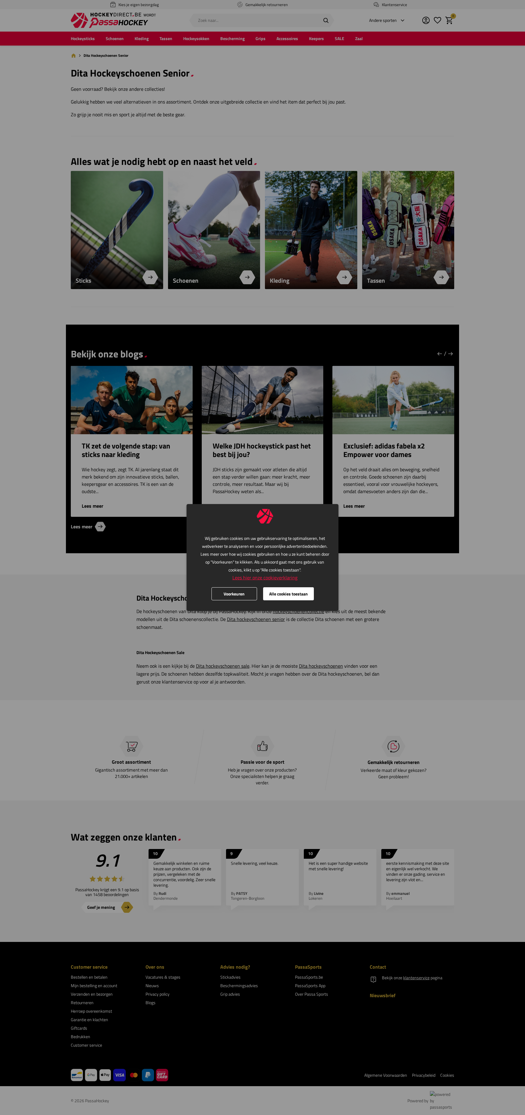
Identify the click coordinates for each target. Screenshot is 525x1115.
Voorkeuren (234, 594)
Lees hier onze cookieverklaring (264, 577)
